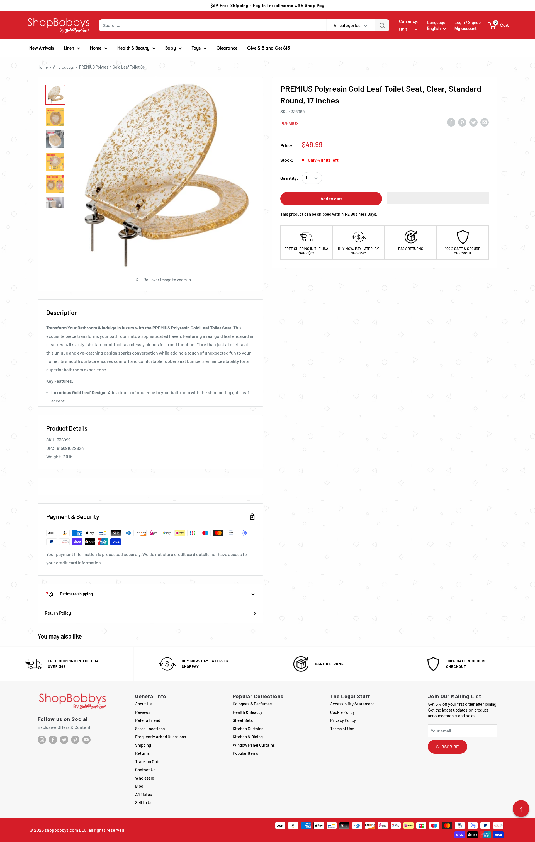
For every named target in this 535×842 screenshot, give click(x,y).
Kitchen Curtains (248, 728)
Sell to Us (143, 802)
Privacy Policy (343, 720)
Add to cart (331, 198)
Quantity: (289, 178)
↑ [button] (521, 809)
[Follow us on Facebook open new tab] (53, 740)
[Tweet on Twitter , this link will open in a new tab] (473, 122)
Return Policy (58, 613)
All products (63, 67)
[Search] (382, 25)
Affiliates (143, 794)
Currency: (409, 21)
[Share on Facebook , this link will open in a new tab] (451, 122)
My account (465, 28)
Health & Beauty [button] (133, 48)
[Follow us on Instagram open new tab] (42, 740)
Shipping (143, 745)
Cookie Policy (342, 712)
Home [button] (95, 48)
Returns (142, 753)
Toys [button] (196, 48)
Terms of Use (342, 728)
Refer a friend (147, 720)
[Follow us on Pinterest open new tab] (75, 740)
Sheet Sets (243, 720)
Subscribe (447, 746)
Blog (139, 785)
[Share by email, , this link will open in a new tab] (484, 122)
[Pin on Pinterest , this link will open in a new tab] (462, 122)
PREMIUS (289, 123)
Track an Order (148, 761)
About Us (143, 703)
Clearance (227, 48)
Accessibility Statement (352, 703)
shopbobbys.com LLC (66, 830)
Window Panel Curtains (254, 745)
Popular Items (245, 753)
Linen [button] (69, 48)
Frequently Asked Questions (160, 736)
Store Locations (150, 728)
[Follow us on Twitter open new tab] (64, 740)
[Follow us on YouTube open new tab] (86, 740)
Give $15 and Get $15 (268, 48)
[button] (499, 25)
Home (43, 67)
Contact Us (145, 769)
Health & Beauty (247, 712)
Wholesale (144, 777)
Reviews (142, 712)
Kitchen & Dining (248, 736)
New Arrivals (41, 48)
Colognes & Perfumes (252, 703)
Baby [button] (170, 48)
